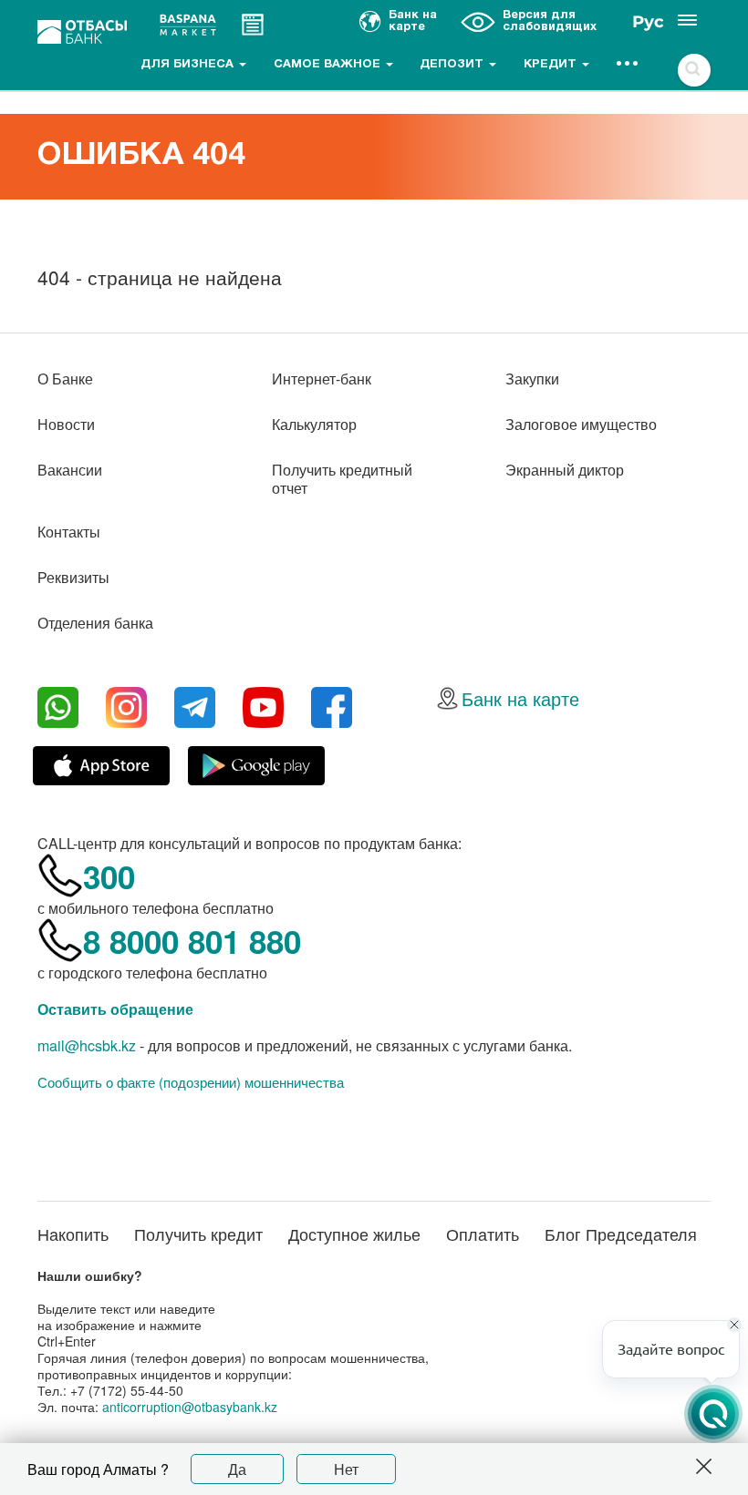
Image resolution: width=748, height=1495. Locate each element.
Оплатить (482, 1233)
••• (628, 64)
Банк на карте (520, 698)
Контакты (68, 531)
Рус (648, 22)
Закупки (532, 378)
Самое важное (329, 64)
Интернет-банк (321, 378)
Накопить (73, 1233)
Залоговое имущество (581, 424)
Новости (66, 424)
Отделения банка (95, 622)
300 (109, 876)
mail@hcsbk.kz (86, 1045)
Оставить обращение (115, 1008)
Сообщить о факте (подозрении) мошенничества (190, 1082)
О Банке (65, 378)
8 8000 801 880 (192, 941)
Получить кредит (198, 1233)
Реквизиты (73, 577)
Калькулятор (314, 424)
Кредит (552, 64)
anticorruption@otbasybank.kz (189, 1407)
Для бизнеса (188, 64)
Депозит (453, 64)
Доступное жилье (354, 1233)
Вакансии (69, 469)
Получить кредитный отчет (342, 478)
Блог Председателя (621, 1233)
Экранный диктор (564, 469)
